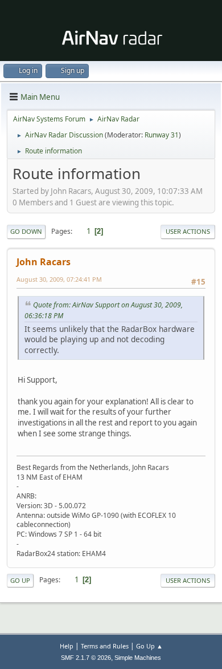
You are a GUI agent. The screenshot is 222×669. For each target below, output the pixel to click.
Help (66, 646)
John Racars (44, 262)
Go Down (26, 231)
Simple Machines (137, 657)
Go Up (20, 580)
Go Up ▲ (149, 646)
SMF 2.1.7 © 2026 (86, 657)
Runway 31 (162, 135)
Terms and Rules (105, 646)
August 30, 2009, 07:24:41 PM (59, 279)
